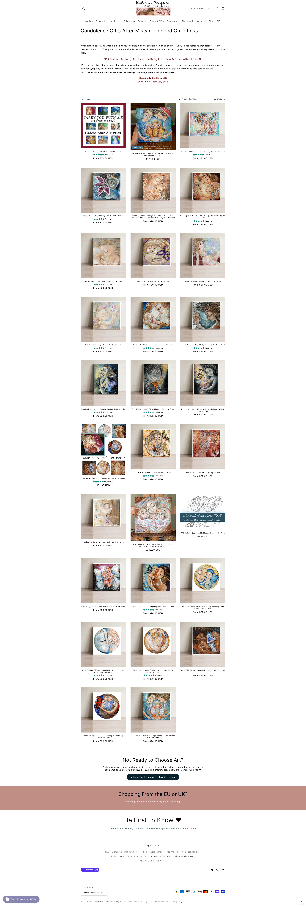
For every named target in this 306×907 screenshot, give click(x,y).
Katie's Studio (117, 856)
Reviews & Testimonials (187, 852)
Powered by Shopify (118, 902)
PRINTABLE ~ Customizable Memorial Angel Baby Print (203, 533)
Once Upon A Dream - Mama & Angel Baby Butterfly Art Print (202, 217)
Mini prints (163, 65)
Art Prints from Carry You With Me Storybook (103, 152)
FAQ (107, 852)
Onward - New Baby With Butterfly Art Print (203, 473)
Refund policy (133, 902)
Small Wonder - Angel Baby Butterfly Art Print (103, 345)
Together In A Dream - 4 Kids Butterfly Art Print (153, 473)
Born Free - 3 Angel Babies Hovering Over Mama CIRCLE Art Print (153, 671)
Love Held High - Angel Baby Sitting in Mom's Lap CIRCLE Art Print (103, 737)
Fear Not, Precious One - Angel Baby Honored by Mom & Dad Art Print (153, 737)
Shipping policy (176, 902)
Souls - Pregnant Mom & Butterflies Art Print (203, 281)
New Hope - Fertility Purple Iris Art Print (153, 281)
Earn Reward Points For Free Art (158, 852)
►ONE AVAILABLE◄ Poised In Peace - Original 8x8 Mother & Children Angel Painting (153, 545)
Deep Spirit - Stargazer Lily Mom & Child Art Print (103, 216)
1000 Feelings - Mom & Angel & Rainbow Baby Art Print (103, 409)
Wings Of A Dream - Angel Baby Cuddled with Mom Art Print (202, 671)
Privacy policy (146, 902)
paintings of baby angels (148, 49)
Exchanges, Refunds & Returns (126, 852)
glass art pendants (184, 65)
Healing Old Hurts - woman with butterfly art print (103, 542)
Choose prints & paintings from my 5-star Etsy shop (153, 801)
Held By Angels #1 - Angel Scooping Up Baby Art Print (203, 152)
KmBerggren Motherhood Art (98, 902)
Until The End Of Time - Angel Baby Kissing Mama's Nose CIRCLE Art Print (103, 671)
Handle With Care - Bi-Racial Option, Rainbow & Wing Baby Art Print (202, 410)
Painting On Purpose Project (153, 861)
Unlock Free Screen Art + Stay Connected (153, 777)
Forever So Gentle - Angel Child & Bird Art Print (103, 281)
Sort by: (183, 99)
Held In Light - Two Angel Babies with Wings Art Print (103, 606)
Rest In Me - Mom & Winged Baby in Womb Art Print (153, 409)
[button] (83, 8)
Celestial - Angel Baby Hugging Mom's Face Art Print (153, 606)
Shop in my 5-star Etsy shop (153, 81)
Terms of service (161, 902)
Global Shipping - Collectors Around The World (149, 856)
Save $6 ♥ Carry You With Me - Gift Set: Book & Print (103, 478)
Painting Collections (183, 856)
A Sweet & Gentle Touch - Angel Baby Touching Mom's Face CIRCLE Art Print (202, 608)
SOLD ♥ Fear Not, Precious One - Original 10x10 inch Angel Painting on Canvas (153, 154)
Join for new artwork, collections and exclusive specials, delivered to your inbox (153, 828)
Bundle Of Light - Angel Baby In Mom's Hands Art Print (202, 345)
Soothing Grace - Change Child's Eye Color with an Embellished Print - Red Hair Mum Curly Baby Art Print (153, 217)
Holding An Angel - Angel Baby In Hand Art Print (153, 345)
